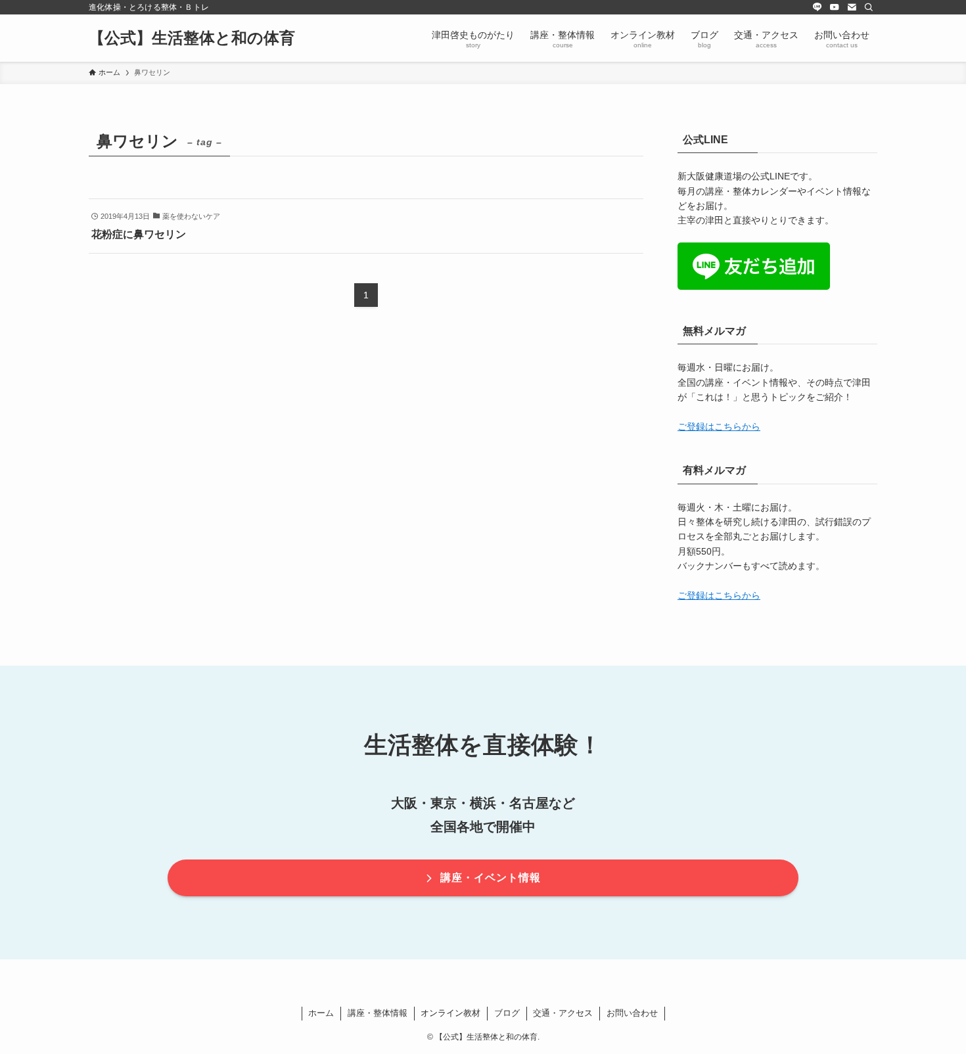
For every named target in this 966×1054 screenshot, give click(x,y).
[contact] (851, 7)
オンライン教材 (450, 1013)
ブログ (507, 1013)
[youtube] (834, 7)
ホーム (321, 1013)
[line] (817, 7)
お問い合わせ (632, 1013)
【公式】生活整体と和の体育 (192, 38)
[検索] (868, 7)
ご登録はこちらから (719, 426)
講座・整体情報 (377, 1013)
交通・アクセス (563, 1013)
